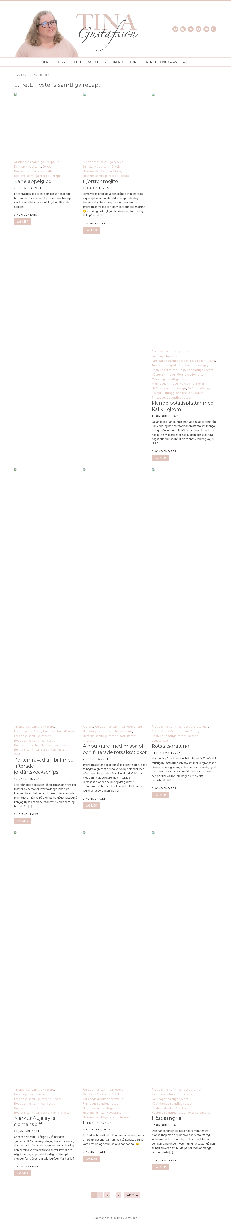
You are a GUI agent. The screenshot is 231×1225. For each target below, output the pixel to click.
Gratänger (200, 727)
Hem (45, 62)
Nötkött (63, 1112)
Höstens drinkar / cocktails (33, 171)
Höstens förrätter (164, 370)
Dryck (47, 166)
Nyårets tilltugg (199, 388)
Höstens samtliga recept (31, 176)
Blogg (59, 62)
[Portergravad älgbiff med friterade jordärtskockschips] (46, 470)
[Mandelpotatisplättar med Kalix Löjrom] (184, 95)
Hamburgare (92, 731)
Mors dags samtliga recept (171, 379)
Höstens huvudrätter (56, 745)
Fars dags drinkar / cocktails (103, 1099)
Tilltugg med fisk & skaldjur (183, 393)
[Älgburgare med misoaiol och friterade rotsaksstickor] (115, 470)
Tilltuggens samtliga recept (171, 397)
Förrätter (158, 365)
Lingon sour (97, 1123)
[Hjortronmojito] (115, 95)
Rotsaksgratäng (170, 746)
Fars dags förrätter (165, 356)
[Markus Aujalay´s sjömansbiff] (46, 833)
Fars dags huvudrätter (58, 731)
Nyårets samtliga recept (169, 388)
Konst (135, 62)
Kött (53, 750)
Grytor (57, 1099)
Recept (76, 62)
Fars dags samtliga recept (170, 361)
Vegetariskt (160, 740)
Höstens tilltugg (163, 374)
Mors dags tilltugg (165, 383)
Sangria (205, 1112)
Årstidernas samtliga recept (34, 162)
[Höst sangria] (184, 833)
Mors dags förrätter (191, 374)
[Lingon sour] (115, 833)
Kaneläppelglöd (33, 181)
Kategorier (96, 62)
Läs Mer (22, 221)
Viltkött (19, 754)
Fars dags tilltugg (202, 361)
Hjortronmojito (100, 181)
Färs (140, 727)
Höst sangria (167, 1118)
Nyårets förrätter (192, 383)
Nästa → (132, 1195)
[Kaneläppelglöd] (46, 95)
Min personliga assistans (167, 62)
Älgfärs (88, 727)
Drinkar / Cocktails (27, 166)
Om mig (118, 62)
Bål (58, 162)
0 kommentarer (26, 214)
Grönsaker (159, 731)
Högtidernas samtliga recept (186, 365)
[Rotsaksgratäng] (184, 470)
